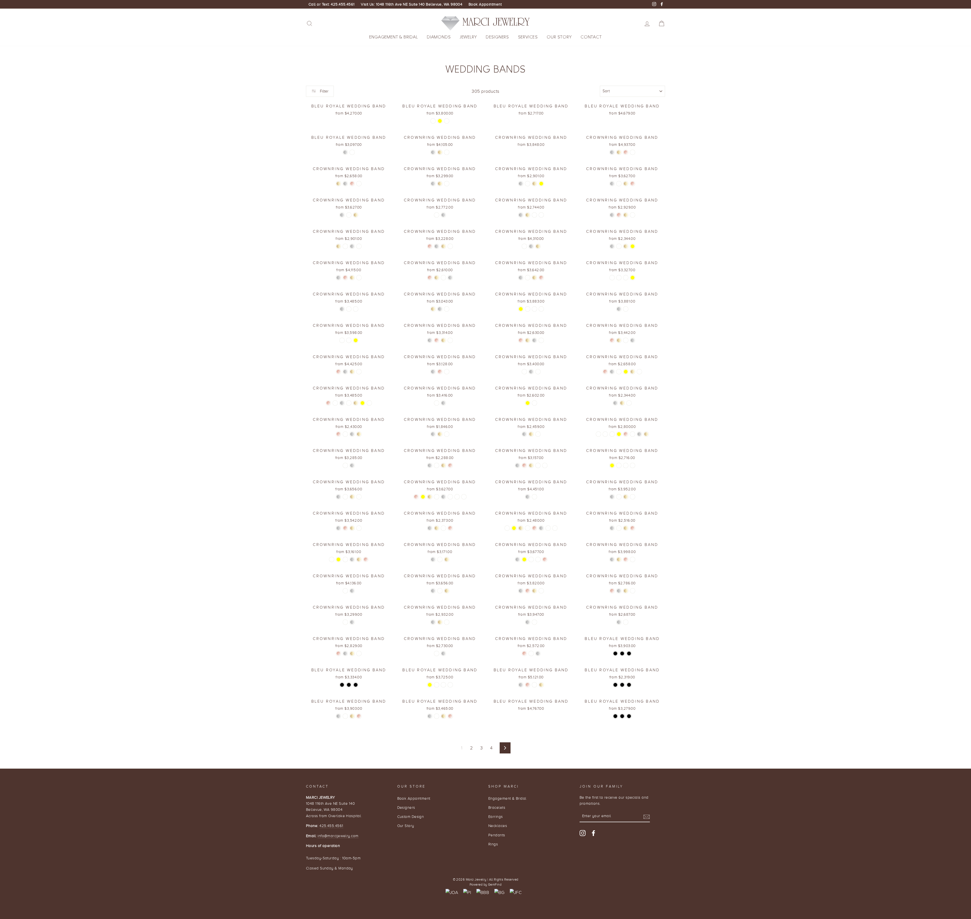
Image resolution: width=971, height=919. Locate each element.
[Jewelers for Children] (516, 892)
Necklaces (497, 825)
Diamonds (439, 37)
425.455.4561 (331, 825)
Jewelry (468, 37)
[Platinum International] (467, 892)
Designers (497, 37)
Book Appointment (485, 4)
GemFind (494, 884)
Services (528, 37)
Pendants (496, 835)
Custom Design (410, 816)
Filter (323, 91)
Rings (493, 844)
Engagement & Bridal (393, 37)
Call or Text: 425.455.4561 (331, 4)
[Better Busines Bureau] (482, 892)
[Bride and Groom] (499, 892)
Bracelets (496, 807)
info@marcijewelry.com (338, 836)
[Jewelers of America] (452, 892)
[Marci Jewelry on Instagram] (583, 833)
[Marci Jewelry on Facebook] (593, 833)
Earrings (495, 816)
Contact (591, 37)
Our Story (559, 37)
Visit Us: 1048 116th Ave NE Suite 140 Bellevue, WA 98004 (411, 4)
